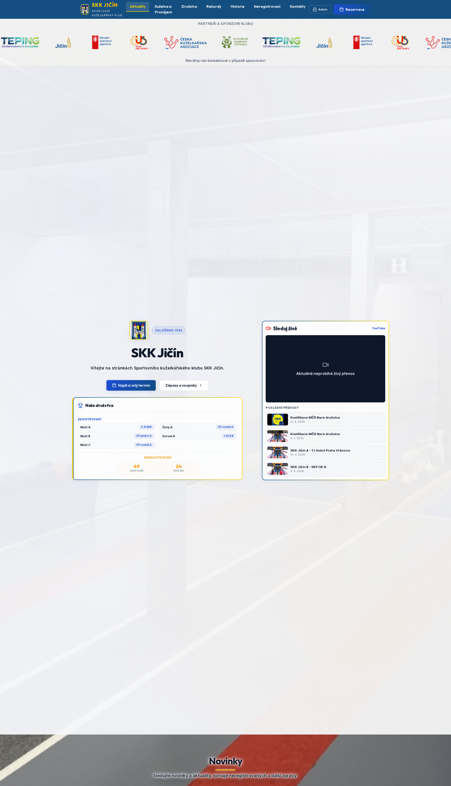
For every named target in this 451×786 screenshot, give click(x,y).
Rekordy (213, 6)
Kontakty (297, 6)
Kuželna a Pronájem (163, 9)
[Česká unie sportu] (30, 42)
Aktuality (137, 6)
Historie (238, 6)
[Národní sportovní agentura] (254, 42)
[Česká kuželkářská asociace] (75, 42)
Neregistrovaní (267, 6)
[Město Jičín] (215, 42)
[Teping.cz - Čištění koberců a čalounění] (172, 42)
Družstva (189, 6)
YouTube (378, 328)
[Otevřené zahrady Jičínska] (126, 42)
